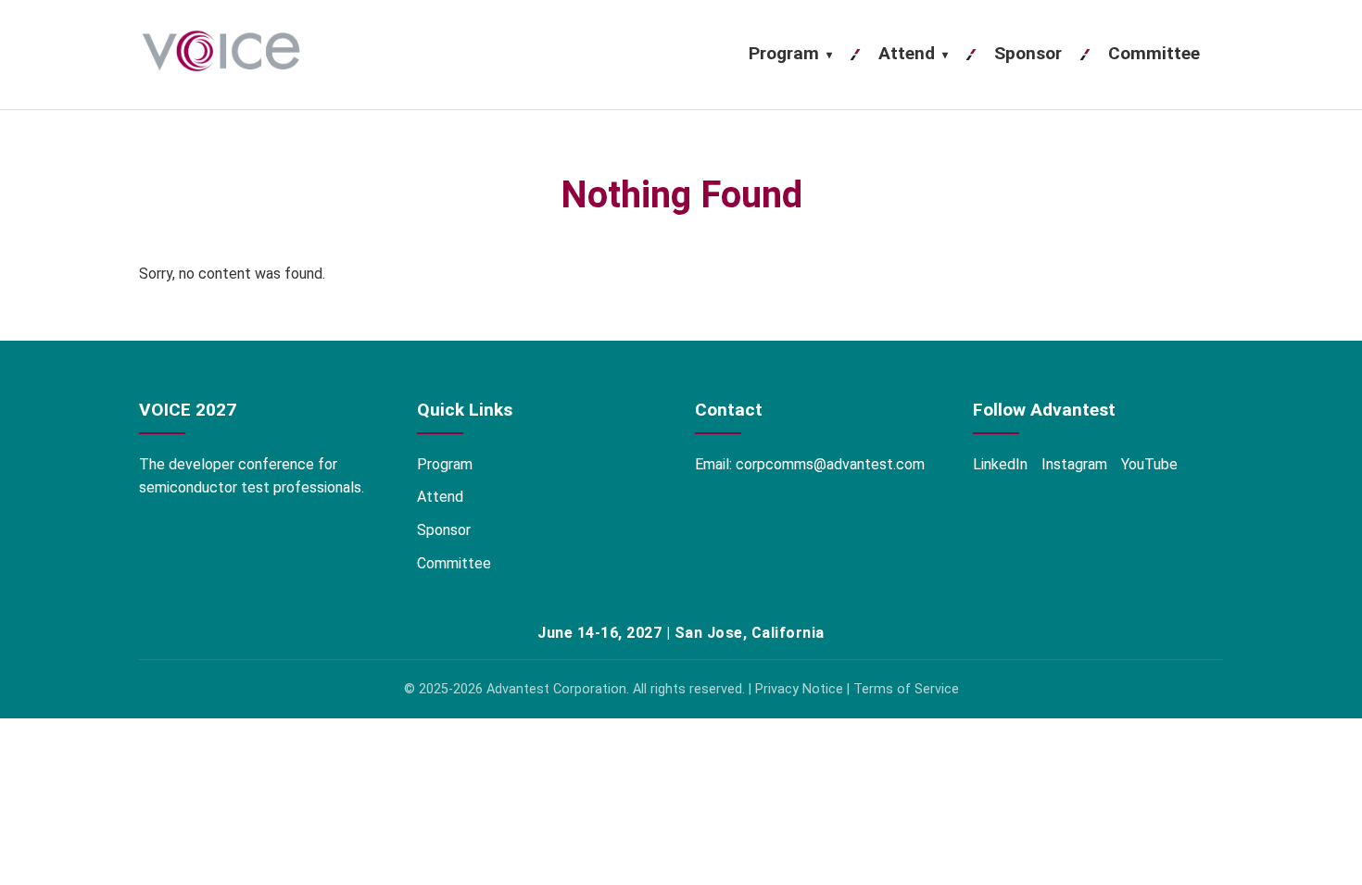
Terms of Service (906, 689)
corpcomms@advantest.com (830, 464)
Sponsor (1028, 53)
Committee (1154, 53)
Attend (913, 53)
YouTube (1149, 464)
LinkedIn (1000, 464)
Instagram (1074, 464)
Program (790, 53)
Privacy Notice (799, 689)
